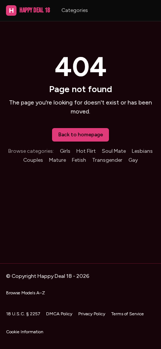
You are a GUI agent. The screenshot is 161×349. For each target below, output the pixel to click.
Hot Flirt (86, 151)
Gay (133, 160)
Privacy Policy (91, 313)
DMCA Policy (59, 313)
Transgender (107, 160)
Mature (57, 160)
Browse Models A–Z (25, 292)
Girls (65, 151)
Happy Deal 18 (29, 10)
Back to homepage (80, 134)
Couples (33, 160)
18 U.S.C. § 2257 (23, 313)
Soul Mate (114, 151)
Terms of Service (127, 313)
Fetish (79, 160)
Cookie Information (24, 331)
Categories (74, 10)
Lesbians (142, 151)
